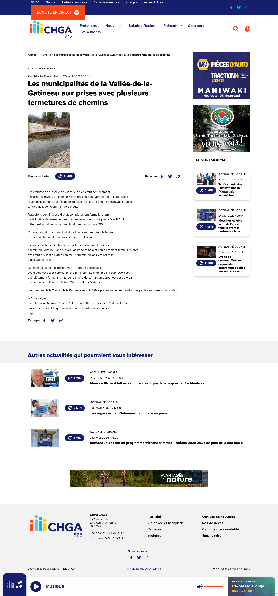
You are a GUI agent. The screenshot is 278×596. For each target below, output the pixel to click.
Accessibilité (152, 2)
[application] (209, 586)
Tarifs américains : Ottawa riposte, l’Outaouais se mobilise (230, 190)
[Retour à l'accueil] (51, 29)
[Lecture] (36, 586)
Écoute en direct (54, 12)
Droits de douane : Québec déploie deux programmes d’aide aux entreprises (231, 264)
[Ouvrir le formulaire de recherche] (236, 29)
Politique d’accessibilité (220, 529)
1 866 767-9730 (115, 538)
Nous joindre (211, 536)
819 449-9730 (115, 533)
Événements (90, 32)
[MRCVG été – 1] (139, 478)
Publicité (154, 517)
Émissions (88, 26)
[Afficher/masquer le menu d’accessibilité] (247, 29)
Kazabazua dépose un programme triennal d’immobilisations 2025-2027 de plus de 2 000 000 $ (166, 443)
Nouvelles (113, 26)
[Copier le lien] (178, 176)
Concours (196, 26)
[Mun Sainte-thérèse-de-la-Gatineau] (221, 128)
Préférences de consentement (144, 568)
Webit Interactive (240, 568)
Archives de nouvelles (218, 517)
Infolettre (154, 536)
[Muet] (199, 586)
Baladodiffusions (142, 26)
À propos (132, 2)
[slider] (213, 586)
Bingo (49, 2)
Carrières (154, 529)
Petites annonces (73, 2)
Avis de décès (212, 523)
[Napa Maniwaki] (221, 75)
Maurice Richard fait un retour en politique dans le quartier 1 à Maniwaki (147, 383)
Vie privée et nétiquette (165, 523)
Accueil (32, 54)
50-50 (35, 2)
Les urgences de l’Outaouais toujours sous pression (131, 413)
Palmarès (171, 26)
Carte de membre (105, 2)
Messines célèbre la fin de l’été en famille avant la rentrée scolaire (230, 226)
